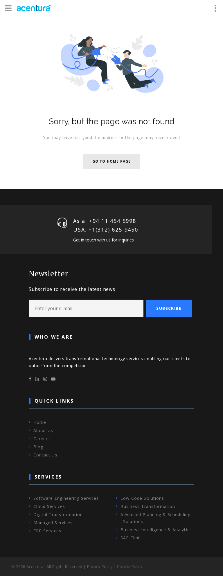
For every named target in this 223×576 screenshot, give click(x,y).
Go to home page (111, 161)
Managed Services (53, 522)
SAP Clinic (131, 538)
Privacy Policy (99, 566)
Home (39, 422)
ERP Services (47, 531)
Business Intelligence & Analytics (156, 529)
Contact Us (45, 455)
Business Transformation (148, 506)
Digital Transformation (58, 514)
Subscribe (168, 308)
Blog (38, 446)
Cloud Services (49, 506)
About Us (43, 430)
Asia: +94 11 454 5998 (104, 220)
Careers (41, 438)
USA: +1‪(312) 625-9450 (105, 229)
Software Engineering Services (66, 498)
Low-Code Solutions (142, 498)
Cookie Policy (129, 566)
